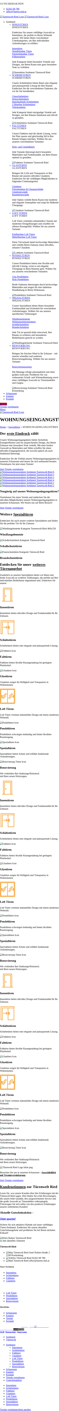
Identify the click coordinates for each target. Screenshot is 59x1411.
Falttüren (10, 1278)
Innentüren (11, 1272)
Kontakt (10, 1321)
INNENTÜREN (20, 24)
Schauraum (11, 1313)
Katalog (10, 1315)
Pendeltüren (11, 1295)
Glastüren (10, 1281)
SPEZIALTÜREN (21, 298)
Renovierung (12, 1301)
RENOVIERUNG (21, 345)
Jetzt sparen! (8, 1218)
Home (3, 427)
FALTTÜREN (19, 125)
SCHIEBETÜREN (21, 75)
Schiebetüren (12, 1275)
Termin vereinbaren (9, 406)
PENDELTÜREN (21, 255)
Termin (9, 1318)
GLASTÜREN (19, 165)
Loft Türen (11, 1293)
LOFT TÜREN (19, 213)
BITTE (3, 404)
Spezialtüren (14, 427)
